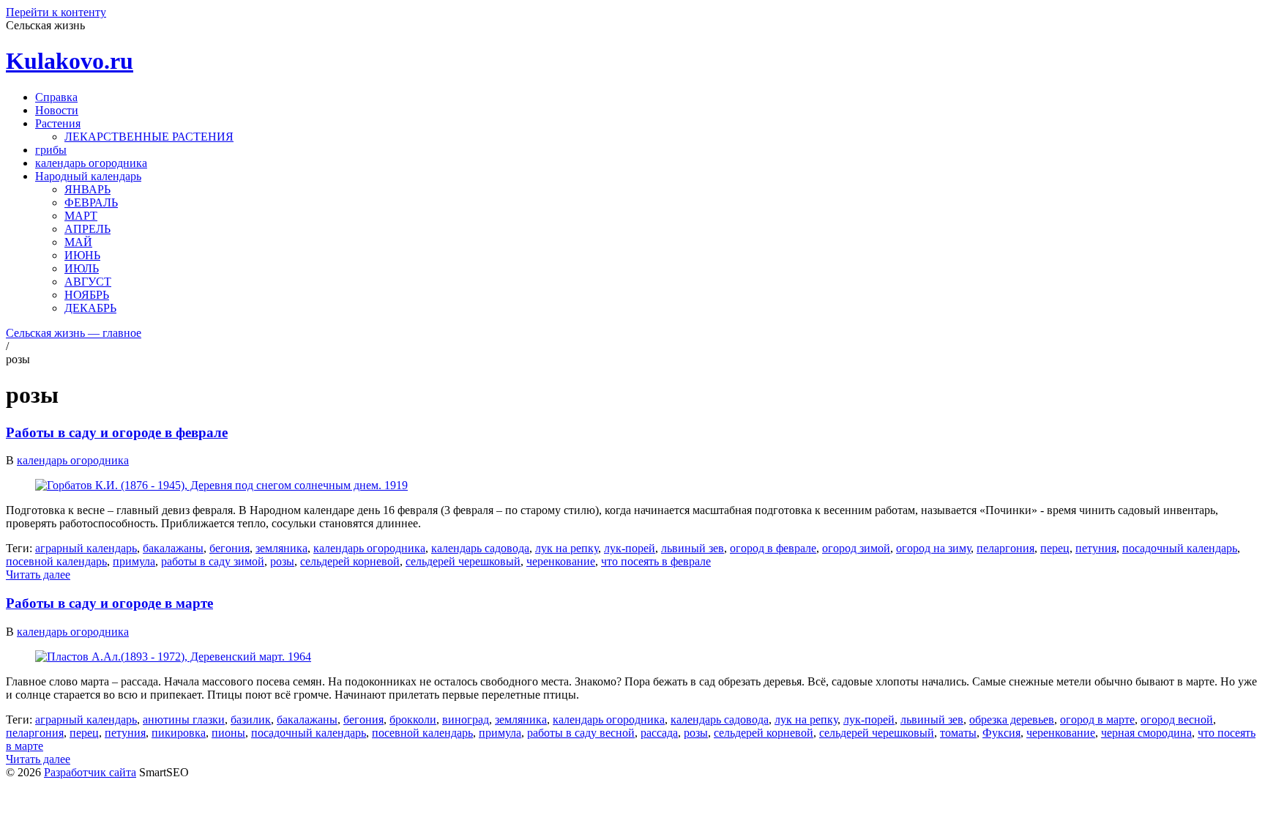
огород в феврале (773, 548)
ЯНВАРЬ (87, 189)
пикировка (179, 732)
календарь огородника (91, 163)
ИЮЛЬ (81, 268)
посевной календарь (56, 561)
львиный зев (692, 548)
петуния (1095, 548)
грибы (51, 150)
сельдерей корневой (350, 561)
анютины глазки (184, 719)
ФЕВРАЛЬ (91, 202)
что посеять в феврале (656, 561)
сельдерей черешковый (463, 561)
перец (1055, 548)
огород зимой (856, 548)
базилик (251, 719)
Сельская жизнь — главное (73, 333)
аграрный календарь (86, 548)
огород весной (1177, 719)
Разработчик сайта (90, 772)
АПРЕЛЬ (87, 229)
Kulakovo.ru (69, 61)
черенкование (560, 561)
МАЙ (78, 242)
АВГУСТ (87, 281)
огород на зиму (933, 548)
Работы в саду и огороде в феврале (117, 432)
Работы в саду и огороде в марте (109, 603)
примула (134, 561)
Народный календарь (88, 176)
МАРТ (80, 215)
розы (282, 561)
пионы (228, 732)
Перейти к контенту (56, 12)
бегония (229, 548)
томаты (958, 732)
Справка (56, 97)
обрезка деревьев (1011, 719)
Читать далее (38, 574)
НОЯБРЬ (86, 295)
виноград (465, 719)
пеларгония (1005, 548)
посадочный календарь (1179, 548)
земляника (281, 548)
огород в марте (1097, 719)
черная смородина (1146, 732)
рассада (659, 732)
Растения (58, 123)
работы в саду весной (581, 732)
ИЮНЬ (82, 255)
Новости (56, 110)
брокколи (412, 719)
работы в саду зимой (212, 561)
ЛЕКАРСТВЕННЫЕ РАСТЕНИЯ (149, 136)
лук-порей (629, 548)
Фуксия (1001, 732)
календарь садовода (480, 548)
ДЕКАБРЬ (90, 308)
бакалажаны (173, 548)
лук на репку (566, 548)
